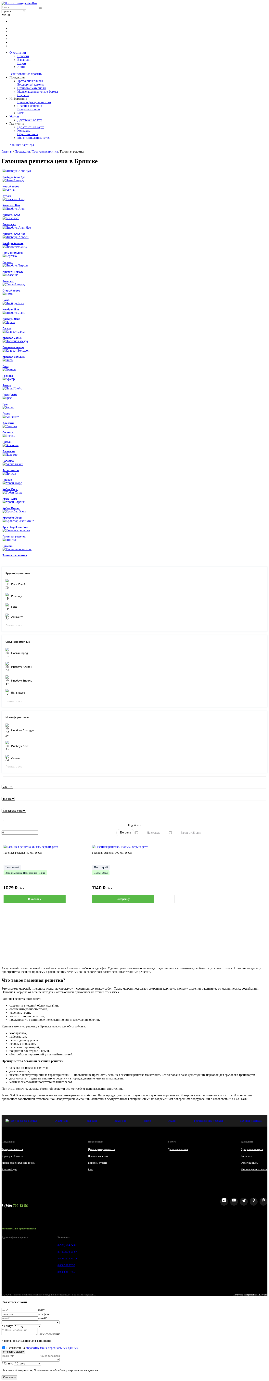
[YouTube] (234, 1202)
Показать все (14, 625)
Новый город (19, 653)
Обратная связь (27, 134)
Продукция (22, 151)
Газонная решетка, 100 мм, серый (112, 852)
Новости (23, 56)
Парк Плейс (18, 584)
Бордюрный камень (30, 84)
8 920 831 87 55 (66, 1271)
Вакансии (24, 59)
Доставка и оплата (29, 120)
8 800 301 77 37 (66, 1265)
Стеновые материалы (31, 88)
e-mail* (42, 1318)
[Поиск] (40, 8)
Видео (21, 63)
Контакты (24, 130)
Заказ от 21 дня (191, 832)
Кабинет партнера (21, 144)
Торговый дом (9, 1169)
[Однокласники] (254, 1202)
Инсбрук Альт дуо (22, 730)
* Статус (7, 1326)
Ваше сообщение (48, 1334)
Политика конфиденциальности (250, 1294)
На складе (153, 832)
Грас (14, 606)
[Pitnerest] (263, 1202)
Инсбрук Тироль (21, 680)
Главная (7, 151)
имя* (41, 1310)
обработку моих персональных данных (52, 1347)
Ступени (23, 95)
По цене (125, 832)
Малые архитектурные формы (37, 91)
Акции (22, 66)
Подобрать (134, 825)
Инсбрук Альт (19, 746)
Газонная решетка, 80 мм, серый (23, 852)
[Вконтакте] (224, 1202)
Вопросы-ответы (28, 109)
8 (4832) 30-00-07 (67, 1251)
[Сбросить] (134, 781)
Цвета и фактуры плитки (34, 102)
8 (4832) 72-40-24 (67, 1258)
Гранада (16, 596)
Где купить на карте (30, 127)
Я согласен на (42, 1347)
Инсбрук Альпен (21, 666)
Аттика (15, 758)
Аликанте (17, 616)
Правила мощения (29, 105)
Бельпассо (18, 692)
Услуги (14, 116)
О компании (17, 52)
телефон (43, 1314)
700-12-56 (15, 1206)
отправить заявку (13, 1351)
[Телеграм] (244, 1202)
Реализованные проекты (25, 73)
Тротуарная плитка (30, 81)
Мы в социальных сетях (33, 137)
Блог (20, 113)
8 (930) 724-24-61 (67, 1245)
